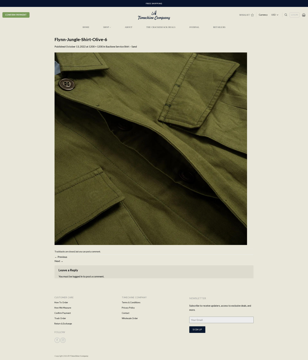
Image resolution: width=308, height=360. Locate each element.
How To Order (61, 302)
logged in (78, 276)
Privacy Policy (128, 307)
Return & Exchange (63, 323)
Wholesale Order (130, 318)
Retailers (219, 27)
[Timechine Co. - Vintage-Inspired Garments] (154, 15)
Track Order (60, 318)
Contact (125, 313)
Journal (194, 27)
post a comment (93, 251)
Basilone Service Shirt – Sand (121, 46)
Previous (61, 256)
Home (86, 27)
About (128, 27)
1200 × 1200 (96, 46)
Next (59, 260)
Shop (106, 27)
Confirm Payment (62, 313)
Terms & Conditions (131, 302)
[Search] (286, 15)
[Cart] (304, 14)
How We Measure (62, 307)
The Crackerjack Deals (160, 27)
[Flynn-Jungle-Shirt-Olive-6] (151, 148)
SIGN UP (197, 329)
